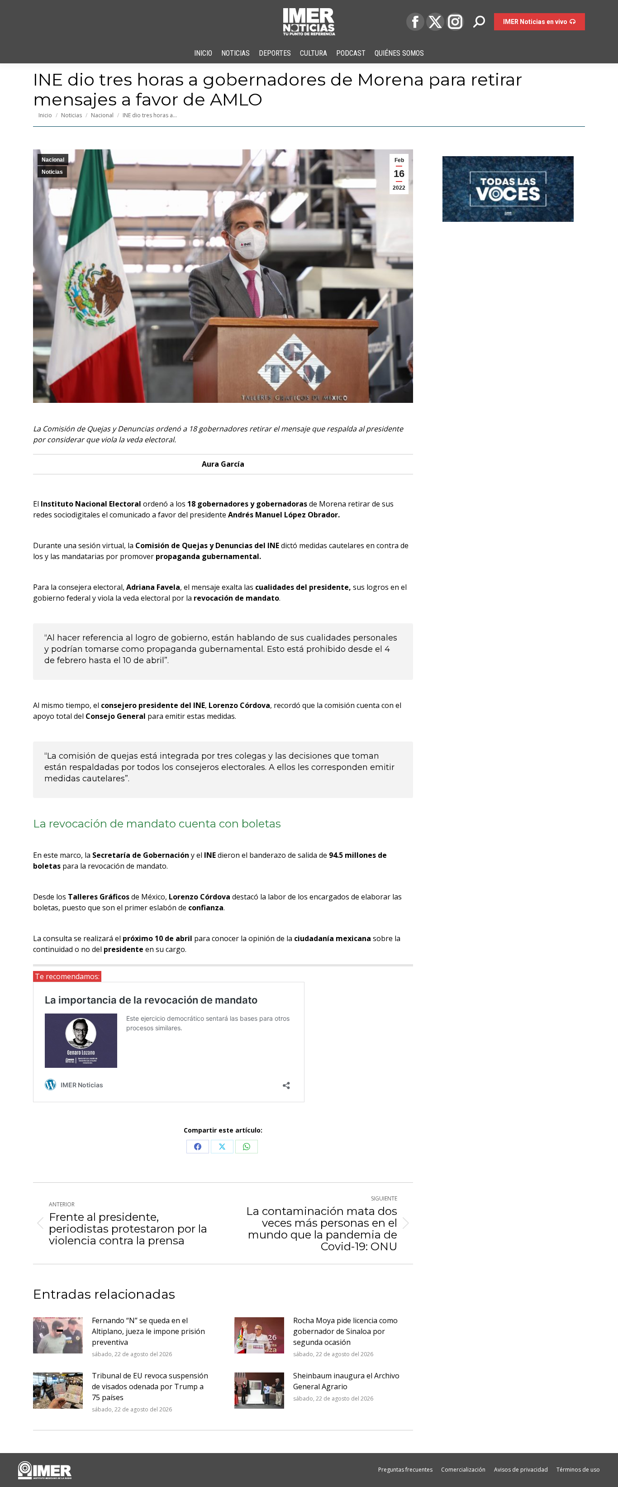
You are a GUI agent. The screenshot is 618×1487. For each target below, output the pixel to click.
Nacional (53, 160)
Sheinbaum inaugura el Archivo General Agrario (346, 1381)
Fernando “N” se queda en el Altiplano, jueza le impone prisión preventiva (148, 1331)
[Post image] (58, 1335)
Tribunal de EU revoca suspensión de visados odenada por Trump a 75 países (150, 1386)
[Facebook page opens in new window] (415, 22)
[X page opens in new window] (435, 22)
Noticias (52, 172)
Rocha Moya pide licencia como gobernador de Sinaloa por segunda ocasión (345, 1331)
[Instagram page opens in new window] (455, 22)
